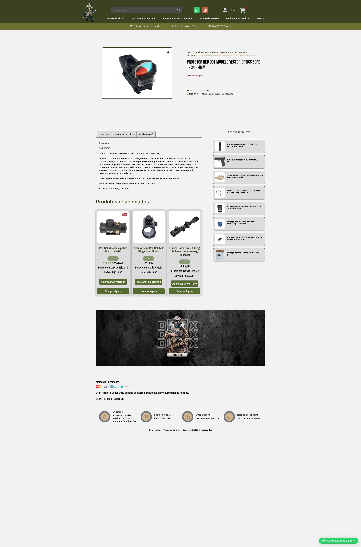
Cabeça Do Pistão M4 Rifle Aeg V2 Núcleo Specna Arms (242, 223)
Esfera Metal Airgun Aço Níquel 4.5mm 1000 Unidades (244, 207)
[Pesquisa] (178, 10)
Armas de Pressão (209, 18)
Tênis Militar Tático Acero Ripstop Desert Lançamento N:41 (245, 176)
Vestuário (261, 18)
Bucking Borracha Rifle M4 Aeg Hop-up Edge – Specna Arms (244, 238)
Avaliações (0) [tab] (146, 134)
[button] (167, 51)
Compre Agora (113, 291)
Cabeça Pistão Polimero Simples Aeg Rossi (243, 254)
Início (189, 52)
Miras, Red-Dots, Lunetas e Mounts (217, 94)
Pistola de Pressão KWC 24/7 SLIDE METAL (242, 161)
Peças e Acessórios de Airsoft (178, 18)
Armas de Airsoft (115, 18)
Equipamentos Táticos (237, 18)
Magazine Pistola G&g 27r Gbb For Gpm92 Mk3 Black (242, 145)
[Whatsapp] (197, 10)
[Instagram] (205, 10)
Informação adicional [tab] (124, 134)
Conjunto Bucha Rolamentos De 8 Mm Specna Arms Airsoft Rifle (244, 192)
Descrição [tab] (105, 134)
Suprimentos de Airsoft (144, 18)
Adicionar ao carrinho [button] (113, 282)
